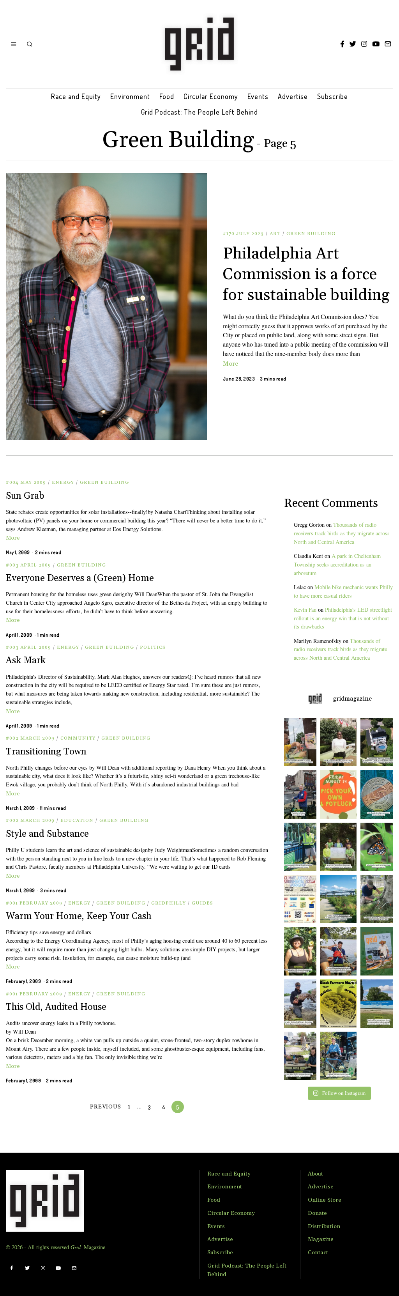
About (315, 1173)
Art (275, 234)
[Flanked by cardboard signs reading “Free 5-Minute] (338, 1056)
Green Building (310, 234)
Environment (130, 96)
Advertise (293, 96)
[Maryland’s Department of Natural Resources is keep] (378, 847)
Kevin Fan (305, 609)
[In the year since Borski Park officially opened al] (338, 899)
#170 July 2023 (243, 234)
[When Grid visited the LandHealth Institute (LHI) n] (298, 1056)
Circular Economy (211, 96)
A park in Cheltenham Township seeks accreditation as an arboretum (337, 564)
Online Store (324, 1200)
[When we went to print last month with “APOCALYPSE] (298, 794)
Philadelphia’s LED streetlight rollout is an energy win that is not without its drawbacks (343, 618)
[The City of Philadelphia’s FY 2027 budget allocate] (378, 794)
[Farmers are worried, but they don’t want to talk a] (378, 1003)
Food (166, 96)
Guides (202, 903)
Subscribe (332, 96)
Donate (317, 1213)
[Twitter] (353, 44)
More (230, 364)
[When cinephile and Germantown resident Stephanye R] (338, 742)
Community (77, 738)
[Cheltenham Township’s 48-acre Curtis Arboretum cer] (338, 847)
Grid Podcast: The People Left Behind (199, 112)
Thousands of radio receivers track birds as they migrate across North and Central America (342, 533)
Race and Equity (76, 96)
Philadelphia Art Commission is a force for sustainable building (306, 274)
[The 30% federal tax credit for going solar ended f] (378, 742)
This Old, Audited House (56, 1007)
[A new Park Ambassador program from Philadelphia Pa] (298, 847)
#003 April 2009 (28, 565)
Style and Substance (47, 834)
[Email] (388, 44)
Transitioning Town (46, 752)
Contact (318, 1252)
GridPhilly (168, 903)
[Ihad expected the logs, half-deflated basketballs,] (298, 1003)
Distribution (324, 1226)
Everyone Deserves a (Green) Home (80, 578)
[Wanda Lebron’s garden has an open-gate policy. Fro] (298, 951)
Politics (153, 647)
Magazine (321, 1239)
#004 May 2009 (26, 482)
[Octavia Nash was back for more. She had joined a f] (338, 951)
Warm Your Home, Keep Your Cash (79, 916)
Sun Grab (25, 496)
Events (257, 96)
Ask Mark (26, 660)
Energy (63, 482)
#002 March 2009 (30, 738)
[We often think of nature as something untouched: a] (378, 951)
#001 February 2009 (34, 903)
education (77, 820)
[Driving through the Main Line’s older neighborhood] (378, 899)
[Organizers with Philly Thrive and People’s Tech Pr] (298, 742)
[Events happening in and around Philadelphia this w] (338, 794)
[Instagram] (364, 44)
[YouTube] (375, 44)
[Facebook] (342, 44)
